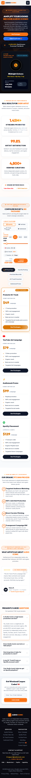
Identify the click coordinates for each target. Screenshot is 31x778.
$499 (25, 237)
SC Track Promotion (16, 279)
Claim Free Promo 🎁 (16, 38)
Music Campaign (22, 732)
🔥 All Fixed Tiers (8, 269)
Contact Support (22, 745)
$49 (10, 237)
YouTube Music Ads (15, 274)
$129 (15, 237)
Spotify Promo (22, 734)
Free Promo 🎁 (23, 742)
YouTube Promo (22, 737)
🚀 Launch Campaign (21, 260)
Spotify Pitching (23, 269)
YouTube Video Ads (8, 734)
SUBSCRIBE (15, 700)
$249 (20, 237)
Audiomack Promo (15, 284)
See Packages (16, 34)
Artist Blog (22, 740)
